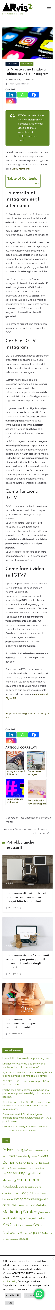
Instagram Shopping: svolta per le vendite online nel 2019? (26, 831)
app (48, 1150)
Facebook (10, 1186)
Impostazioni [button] (32, 1295)
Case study (22, 1156)
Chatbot (34, 1157)
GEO (17, 1193)
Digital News (12, 63)
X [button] (52, 1259)
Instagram (12, 84)
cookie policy (10, 1281)
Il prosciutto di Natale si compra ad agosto (25, 1058)
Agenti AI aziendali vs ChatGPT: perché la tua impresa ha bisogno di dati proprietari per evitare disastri (26, 1105)
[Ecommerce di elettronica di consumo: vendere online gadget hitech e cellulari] (27, 857)
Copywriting (15, 1168)
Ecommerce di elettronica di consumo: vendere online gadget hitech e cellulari (26, 897)
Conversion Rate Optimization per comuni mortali (28, 819)
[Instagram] (11, 100)
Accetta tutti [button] (12, 1295)
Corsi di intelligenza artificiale (32, 1168)
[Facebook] (33, 94)
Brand (11, 1156)
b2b (4, 1156)
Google (26, 1193)
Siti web (20, 1225)
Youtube (24, 1238)
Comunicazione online (22, 1162)
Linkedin (22, 1205)
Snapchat (29, 1226)
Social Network (23, 84)
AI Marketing (41, 1150)
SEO (6, 1224)
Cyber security (13, 1173)
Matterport (19, 1218)
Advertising (13, 1149)
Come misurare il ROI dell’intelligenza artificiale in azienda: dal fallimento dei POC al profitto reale (27, 1118)
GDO (21, 1186)
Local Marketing (38, 1205)
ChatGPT (43, 1156)
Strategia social (34, 1232)
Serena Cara (29, 79)
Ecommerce (28, 1179)
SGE (13, 1226)
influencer (7, 1199)
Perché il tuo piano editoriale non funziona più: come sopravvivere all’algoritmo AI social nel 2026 (26, 1093)
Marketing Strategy (21, 1211)
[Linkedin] (11, 94)
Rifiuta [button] (9, 1303)
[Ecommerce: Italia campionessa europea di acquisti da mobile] (27, 985)
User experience (12, 1239)
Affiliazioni (30, 1150)
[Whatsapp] (22, 94)
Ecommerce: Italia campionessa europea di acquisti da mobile (23, 1023)
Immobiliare (39, 1193)
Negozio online (36, 1218)
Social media (27, 63)
